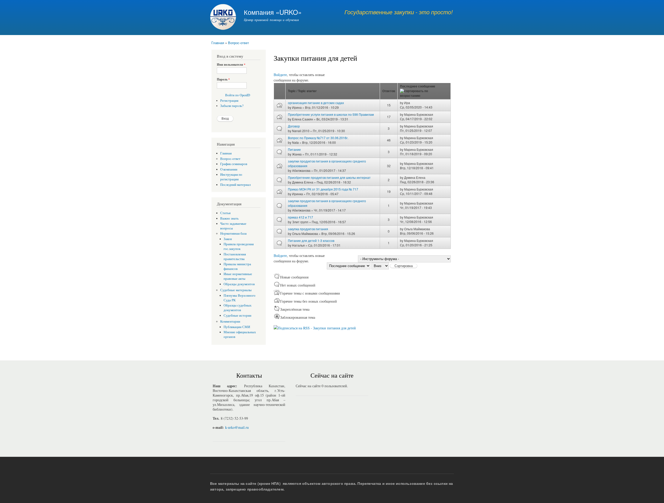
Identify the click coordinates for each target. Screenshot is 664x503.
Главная (217, 42)
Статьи (225, 213)
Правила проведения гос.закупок (239, 246)
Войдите (280, 74)
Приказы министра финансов (237, 266)
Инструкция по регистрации (231, 176)
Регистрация (229, 100)
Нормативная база (233, 233)
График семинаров (233, 164)
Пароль (223, 79)
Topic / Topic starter (302, 91)
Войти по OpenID (237, 95)
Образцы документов (239, 284)
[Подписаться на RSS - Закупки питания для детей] (315, 326)
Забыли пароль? (232, 106)
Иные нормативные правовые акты (238, 276)
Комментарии (230, 321)
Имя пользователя (231, 65)
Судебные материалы (236, 290)
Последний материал (235, 184)
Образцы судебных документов (238, 307)
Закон (228, 239)
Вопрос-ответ (238, 42)
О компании (228, 169)
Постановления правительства (235, 256)
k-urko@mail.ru (237, 427)
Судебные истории (237, 315)
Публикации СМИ (237, 327)
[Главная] (224, 17)
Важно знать (229, 218)
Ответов (388, 91)
